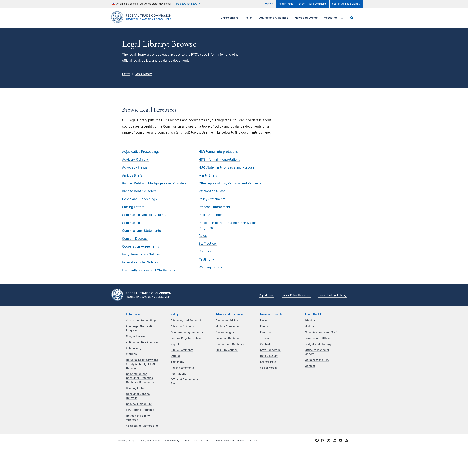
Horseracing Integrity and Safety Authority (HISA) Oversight (142, 364)
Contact (310, 365)
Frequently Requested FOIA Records (148, 270)
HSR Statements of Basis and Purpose (226, 167)
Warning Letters (210, 267)
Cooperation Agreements (140, 246)
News (263, 320)
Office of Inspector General (228, 440)
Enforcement (134, 314)
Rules (203, 235)
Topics (264, 338)
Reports (176, 344)
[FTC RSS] (346, 441)
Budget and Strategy (318, 344)
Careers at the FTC (317, 359)
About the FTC (314, 314)
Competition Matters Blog (142, 425)
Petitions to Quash (212, 191)
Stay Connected (270, 350)
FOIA (186, 440)
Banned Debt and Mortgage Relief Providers (154, 183)
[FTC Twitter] (329, 440)
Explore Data (268, 361)
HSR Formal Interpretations (218, 152)
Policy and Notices (149, 440)
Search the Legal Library (346, 3)
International (179, 373)
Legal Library (143, 73)
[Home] (142, 21)
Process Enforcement (214, 207)
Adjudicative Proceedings (141, 152)
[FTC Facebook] (317, 441)
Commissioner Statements (141, 231)
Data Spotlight (269, 355)
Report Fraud (286, 3)
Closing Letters (133, 207)
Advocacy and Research (186, 320)
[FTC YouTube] (340, 441)
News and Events (271, 314)
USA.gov (253, 440)
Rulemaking (133, 348)
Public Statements (212, 215)
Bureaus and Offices (318, 338)
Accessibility (172, 440)
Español (269, 3)
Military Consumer (227, 326)
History (309, 326)
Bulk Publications (227, 350)
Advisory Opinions (135, 159)
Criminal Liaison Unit (139, 404)
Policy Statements (212, 199)
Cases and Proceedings (139, 199)
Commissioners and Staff (321, 332)
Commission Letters (136, 223)
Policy (174, 314)
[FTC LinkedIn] (334, 441)
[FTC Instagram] (323, 441)
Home (126, 73)
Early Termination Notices (141, 254)
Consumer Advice (227, 320)
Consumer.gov (225, 332)
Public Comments (182, 350)
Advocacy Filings (134, 167)
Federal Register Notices (140, 262)
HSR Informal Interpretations (219, 159)
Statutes (205, 251)
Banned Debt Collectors (139, 191)
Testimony (206, 259)
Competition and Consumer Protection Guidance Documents (140, 378)
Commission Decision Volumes (144, 215)
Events (264, 326)
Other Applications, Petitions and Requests (230, 183)
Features (265, 332)
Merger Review (135, 336)
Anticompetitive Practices (142, 342)
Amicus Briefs (132, 175)
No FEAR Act (201, 440)
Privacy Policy (126, 440)
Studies (175, 355)
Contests (266, 344)
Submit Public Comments (313, 3)
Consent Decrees (135, 238)
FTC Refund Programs (140, 409)
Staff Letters (208, 243)
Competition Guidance (230, 344)
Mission (310, 320)
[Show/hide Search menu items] (352, 18)
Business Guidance (228, 338)
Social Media (268, 367)
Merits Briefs (208, 175)
